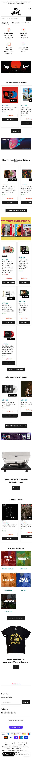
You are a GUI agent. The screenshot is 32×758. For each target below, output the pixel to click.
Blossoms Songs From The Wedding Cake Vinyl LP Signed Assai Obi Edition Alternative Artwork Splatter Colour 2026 (8, 267)
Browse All (16, 131)
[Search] (28, 19)
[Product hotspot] (5, 459)
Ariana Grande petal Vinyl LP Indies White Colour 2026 (8, 404)
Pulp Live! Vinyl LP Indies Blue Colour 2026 (9, 108)
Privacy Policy (10, 748)
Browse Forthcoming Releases (16, 210)
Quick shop (10, 115)
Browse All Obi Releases (16, 369)
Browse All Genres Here (16, 618)
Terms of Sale (19, 748)
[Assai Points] (8, 34)
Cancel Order (16, 752)
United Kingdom (15, 720)
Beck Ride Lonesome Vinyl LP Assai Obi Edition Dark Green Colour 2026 (23, 308)
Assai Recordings (9, 743)
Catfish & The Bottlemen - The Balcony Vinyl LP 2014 (9, 526)
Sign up (25, 702)
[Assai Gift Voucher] (23, 34)
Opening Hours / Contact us (9, 747)
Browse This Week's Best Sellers (16, 426)
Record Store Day (23, 747)
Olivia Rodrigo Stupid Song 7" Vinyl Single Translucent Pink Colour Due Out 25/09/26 (9, 189)
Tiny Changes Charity (22, 750)
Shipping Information (10, 745)
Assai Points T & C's (20, 743)
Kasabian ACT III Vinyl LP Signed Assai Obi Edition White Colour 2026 (8, 308)
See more (16, 488)
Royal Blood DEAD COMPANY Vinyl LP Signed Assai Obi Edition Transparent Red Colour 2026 (8, 349)
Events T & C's (21, 745)
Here (16, 667)
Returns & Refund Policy (8, 750)
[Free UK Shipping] (8, 48)
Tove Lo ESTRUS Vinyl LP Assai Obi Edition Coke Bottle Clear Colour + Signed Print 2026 (24, 264)
